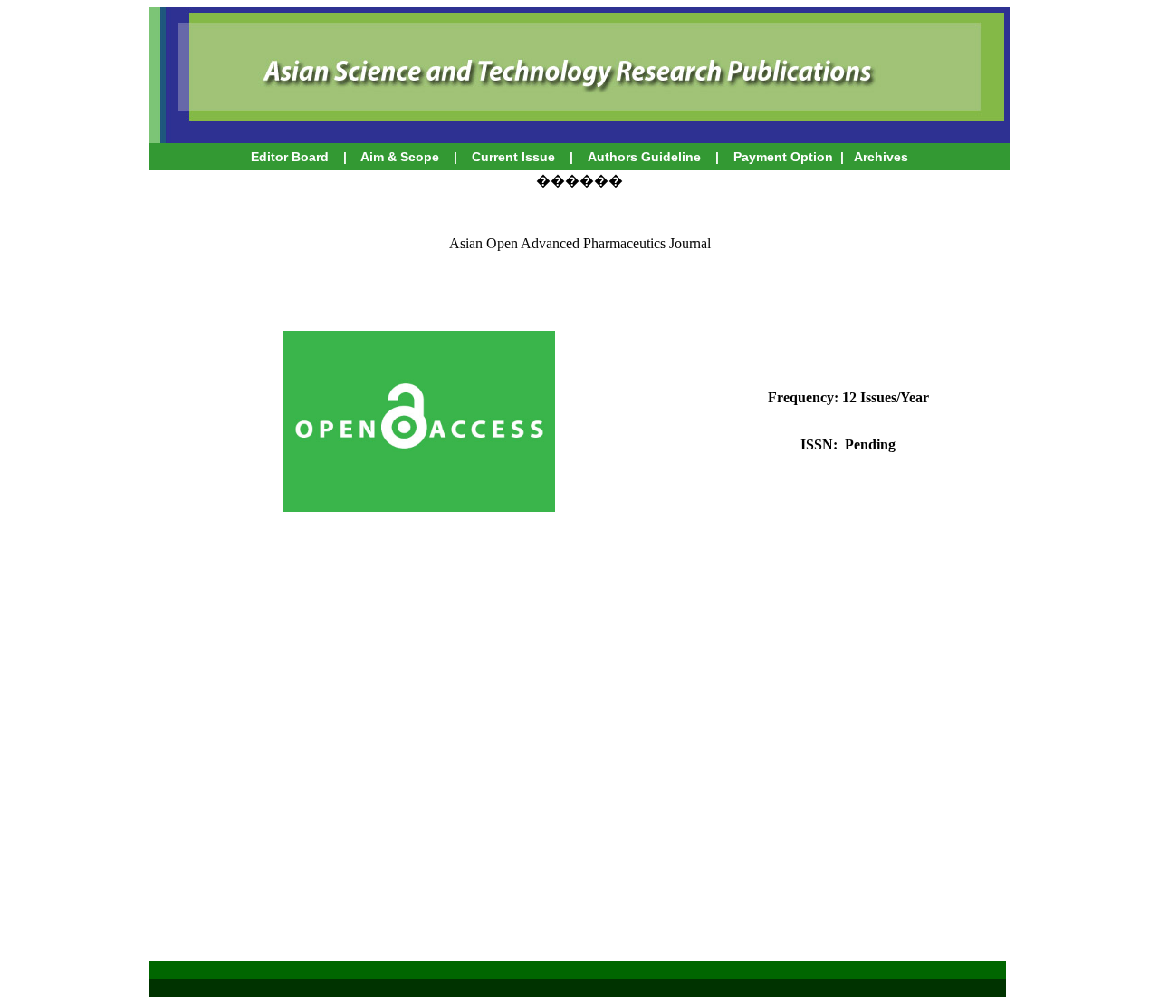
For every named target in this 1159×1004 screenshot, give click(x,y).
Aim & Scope (399, 157)
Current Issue (515, 157)
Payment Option (783, 157)
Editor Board (290, 157)
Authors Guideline (644, 157)
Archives (879, 157)
